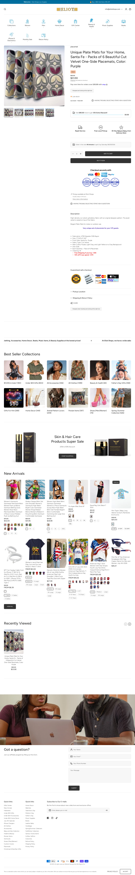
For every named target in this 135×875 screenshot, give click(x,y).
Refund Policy (29, 841)
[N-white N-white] (98, 578)
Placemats (7, 846)
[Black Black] (8, 525)
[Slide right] (129, 624)
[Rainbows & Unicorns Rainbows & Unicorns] (112, 524)
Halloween (7, 810)
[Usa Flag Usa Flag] (91, 583)
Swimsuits (7, 839)
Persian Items (8, 836)
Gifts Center (8, 805)
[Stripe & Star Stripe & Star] (94, 579)
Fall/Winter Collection (32, 831)
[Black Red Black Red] (101, 582)
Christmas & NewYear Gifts (12, 849)
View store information (80, 199)
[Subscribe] (107, 810)
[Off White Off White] (5, 591)
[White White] (69, 582)
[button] (11, 23)
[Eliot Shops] (67, 9)
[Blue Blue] (15, 524)
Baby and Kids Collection (11, 831)
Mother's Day (29, 813)
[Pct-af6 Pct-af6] (51, 585)
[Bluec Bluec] (76, 581)
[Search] (5, 9)
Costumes (28, 839)
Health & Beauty (9, 834)
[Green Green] (15, 529)
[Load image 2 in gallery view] (19, 112)
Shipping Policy (30, 844)
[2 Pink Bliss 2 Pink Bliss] (12, 524)
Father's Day (29, 816)
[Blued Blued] (80, 581)
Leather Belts (29, 823)
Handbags (28, 826)
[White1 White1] (83, 581)
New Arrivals (8, 808)
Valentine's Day (30, 810)
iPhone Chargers (9, 823)
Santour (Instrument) (32, 834)
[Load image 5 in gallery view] (49, 112)
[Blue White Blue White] (105, 582)
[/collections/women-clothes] (67, 719)
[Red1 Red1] (73, 581)
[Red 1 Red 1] (101, 579)
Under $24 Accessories (11, 816)
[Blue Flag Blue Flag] (98, 587)
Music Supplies (30, 818)
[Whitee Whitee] (86, 581)
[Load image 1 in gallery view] (8, 112)
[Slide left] (125, 624)
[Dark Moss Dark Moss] (73, 516)
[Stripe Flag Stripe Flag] (94, 582)
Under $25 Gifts (9, 813)
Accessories (8, 828)
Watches (28, 808)
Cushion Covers (9, 844)
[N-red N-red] (108, 578)
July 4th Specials (9, 821)
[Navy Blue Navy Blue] (26, 573)
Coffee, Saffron (30, 836)
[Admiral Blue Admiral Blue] (22, 524)
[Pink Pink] (5, 524)
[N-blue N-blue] (94, 587)
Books (27, 821)
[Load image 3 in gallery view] (29, 112)
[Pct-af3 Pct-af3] (55, 585)
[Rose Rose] (12, 528)
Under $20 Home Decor (11, 818)
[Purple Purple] (43, 573)
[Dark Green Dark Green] (30, 573)
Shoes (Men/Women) (10, 841)
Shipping (72, 80)
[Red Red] (37, 573)
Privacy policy (112, 871)
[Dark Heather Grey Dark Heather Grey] (33, 573)
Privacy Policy (29, 846)
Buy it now (101, 160)
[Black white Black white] (48, 524)
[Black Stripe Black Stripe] (8, 529)
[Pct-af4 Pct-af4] (48, 585)
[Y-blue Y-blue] (98, 582)
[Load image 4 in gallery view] (39, 112)
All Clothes (7, 826)
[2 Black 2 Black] (19, 524)
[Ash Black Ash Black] (5, 528)
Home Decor (29, 805)
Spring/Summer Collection (33, 828)
